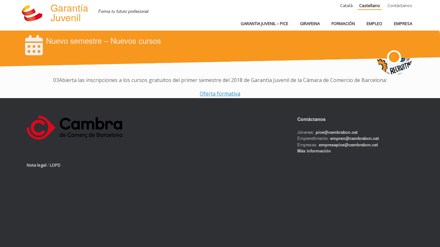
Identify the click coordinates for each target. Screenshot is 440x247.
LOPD (55, 165)
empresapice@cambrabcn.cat (348, 145)
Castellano (369, 5)
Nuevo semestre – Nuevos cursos (103, 40)
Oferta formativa (220, 93)
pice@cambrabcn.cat (337, 132)
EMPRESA (403, 23)
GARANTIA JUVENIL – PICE (264, 23)
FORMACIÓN (343, 23)
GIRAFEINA (310, 23)
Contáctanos (399, 5)
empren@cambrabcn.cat (354, 138)
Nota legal (36, 165)
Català (346, 5)
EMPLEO (374, 23)
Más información (314, 151)
